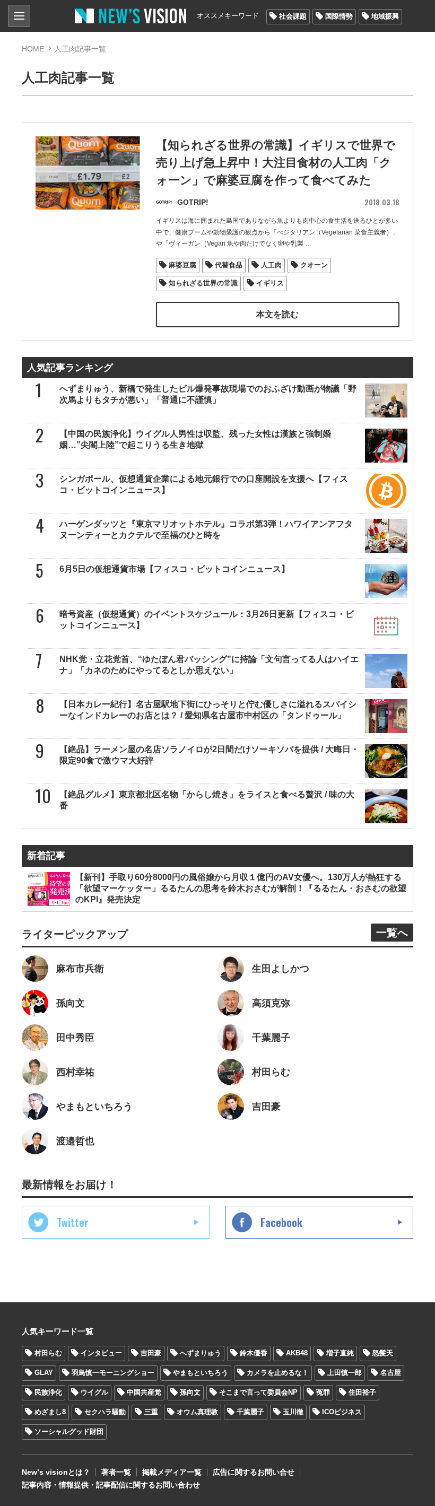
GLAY (43, 1373)
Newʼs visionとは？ (56, 1472)
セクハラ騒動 (105, 1412)
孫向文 (190, 1392)
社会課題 (293, 16)
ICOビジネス (342, 1412)
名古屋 (390, 1373)
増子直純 (340, 1353)
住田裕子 (362, 1392)
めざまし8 (50, 1412)
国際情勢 (339, 16)
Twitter (73, 1222)
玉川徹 (293, 1412)
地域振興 (385, 16)
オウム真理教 (197, 1412)
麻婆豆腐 (182, 265)
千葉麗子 (250, 1412)
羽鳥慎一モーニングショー (113, 1373)
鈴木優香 (253, 1353)
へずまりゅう (200, 1353)
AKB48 (297, 1353)
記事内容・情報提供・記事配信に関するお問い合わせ (111, 1485)
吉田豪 (151, 1353)
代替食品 (228, 265)
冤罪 (323, 1392)
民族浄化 (48, 1392)
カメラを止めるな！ (278, 1373)
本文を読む (277, 314)
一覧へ (392, 932)
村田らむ (48, 1353)
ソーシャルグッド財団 (68, 1431)
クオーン (314, 265)
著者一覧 (116, 1472)
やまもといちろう (200, 1373)
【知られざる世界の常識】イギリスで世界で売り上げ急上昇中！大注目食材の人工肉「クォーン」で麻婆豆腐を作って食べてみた (275, 162)
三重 (151, 1412)
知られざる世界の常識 (203, 283)
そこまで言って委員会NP (258, 1392)
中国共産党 (144, 1392)
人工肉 (271, 265)
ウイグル (94, 1392)
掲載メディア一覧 (172, 1472)
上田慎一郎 (344, 1373)
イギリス (270, 283)
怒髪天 (382, 1353)
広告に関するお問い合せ (253, 1472)
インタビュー (101, 1353)
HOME (33, 49)
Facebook (281, 1222)
